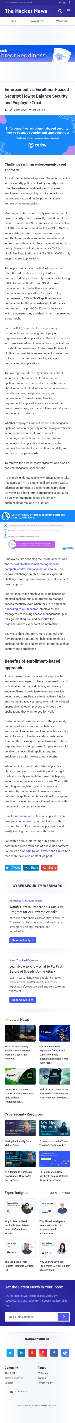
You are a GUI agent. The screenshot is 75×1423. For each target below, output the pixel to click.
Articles (66, 1192)
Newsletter (37, 21)
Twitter (45, 851)
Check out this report (18, 816)
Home (12, 21)
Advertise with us (14, 1378)
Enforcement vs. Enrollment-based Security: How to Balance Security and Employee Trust (37, 96)
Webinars (62, 21)
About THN (11, 1373)
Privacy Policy (45, 1382)
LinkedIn (61, 851)
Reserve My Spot (22, 940)
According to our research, (22, 609)
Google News (30, 851)
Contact (9, 1382)
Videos (53, 1192)
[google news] (64, 1353)
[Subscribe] (63, 1317)
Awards (42, 1378)
